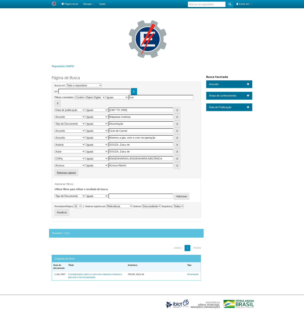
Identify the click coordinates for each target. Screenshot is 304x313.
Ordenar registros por (95, 206)
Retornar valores (66, 172)
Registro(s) (167, 206)
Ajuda (102, 4)
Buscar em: (60, 85)
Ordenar (137, 206)
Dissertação (193, 274)
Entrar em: (244, 4)
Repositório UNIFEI (63, 66)
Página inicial (71, 4)
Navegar (87, 4)
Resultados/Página (64, 206)
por (56, 91)
